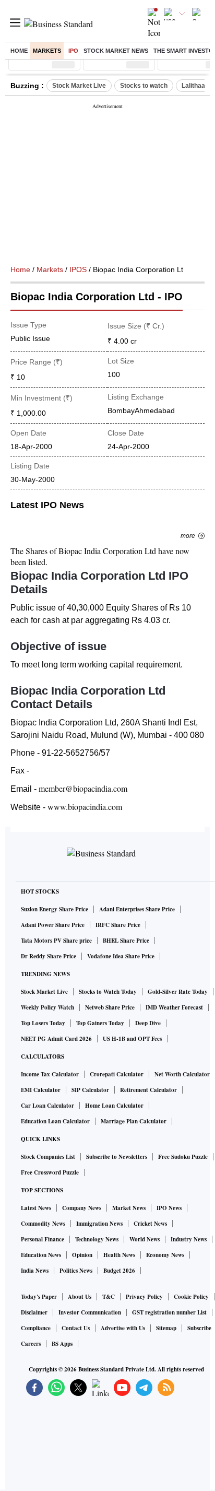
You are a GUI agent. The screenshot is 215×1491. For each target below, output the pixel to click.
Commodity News (43, 1223)
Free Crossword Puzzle (50, 1172)
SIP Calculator (90, 1090)
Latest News (36, 1208)
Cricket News (150, 1223)
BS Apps (62, 1343)
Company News (81, 1208)
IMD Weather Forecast (174, 1007)
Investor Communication (89, 1312)
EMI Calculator (41, 1090)
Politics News (75, 1270)
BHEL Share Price (126, 940)
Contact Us (76, 1328)
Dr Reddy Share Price (48, 956)
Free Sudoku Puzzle (183, 1156)
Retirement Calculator (148, 1090)
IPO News (169, 1208)
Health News (119, 1255)
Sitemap (166, 1328)
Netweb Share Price (110, 1007)
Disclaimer (34, 1312)
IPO (73, 51)
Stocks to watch (144, 85)
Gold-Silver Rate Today (178, 991)
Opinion (82, 1255)
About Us (79, 1296)
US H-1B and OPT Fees (132, 1038)
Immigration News (99, 1223)
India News (35, 1270)
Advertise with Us (123, 1328)
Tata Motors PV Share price (56, 940)
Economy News (165, 1255)
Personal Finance (42, 1239)
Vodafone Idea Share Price (120, 956)
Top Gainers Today (100, 1023)
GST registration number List (169, 1312)
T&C (108, 1296)
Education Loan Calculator (55, 1121)
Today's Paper (39, 1296)
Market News (129, 1208)
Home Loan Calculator (114, 1105)
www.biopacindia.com (84, 806)
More (188, 535)
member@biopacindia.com (83, 788)
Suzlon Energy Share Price (54, 909)
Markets (47, 51)
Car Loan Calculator (47, 1105)
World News (144, 1239)
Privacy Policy (144, 1296)
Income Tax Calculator (50, 1074)
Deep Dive (148, 1023)
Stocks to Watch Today (108, 991)
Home (19, 51)
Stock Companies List (48, 1156)
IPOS (78, 269)
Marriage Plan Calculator (133, 1121)
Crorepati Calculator (117, 1074)
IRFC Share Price (117, 925)
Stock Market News (115, 51)
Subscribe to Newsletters (116, 1156)
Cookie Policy (191, 1296)
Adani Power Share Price (53, 925)
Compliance (36, 1328)
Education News (41, 1255)
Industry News (189, 1239)
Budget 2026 (119, 1270)
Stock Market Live (79, 85)
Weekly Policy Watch (47, 1007)
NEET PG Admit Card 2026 (56, 1038)
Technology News (96, 1239)
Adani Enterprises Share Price (137, 909)
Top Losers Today (43, 1023)
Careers (31, 1343)
